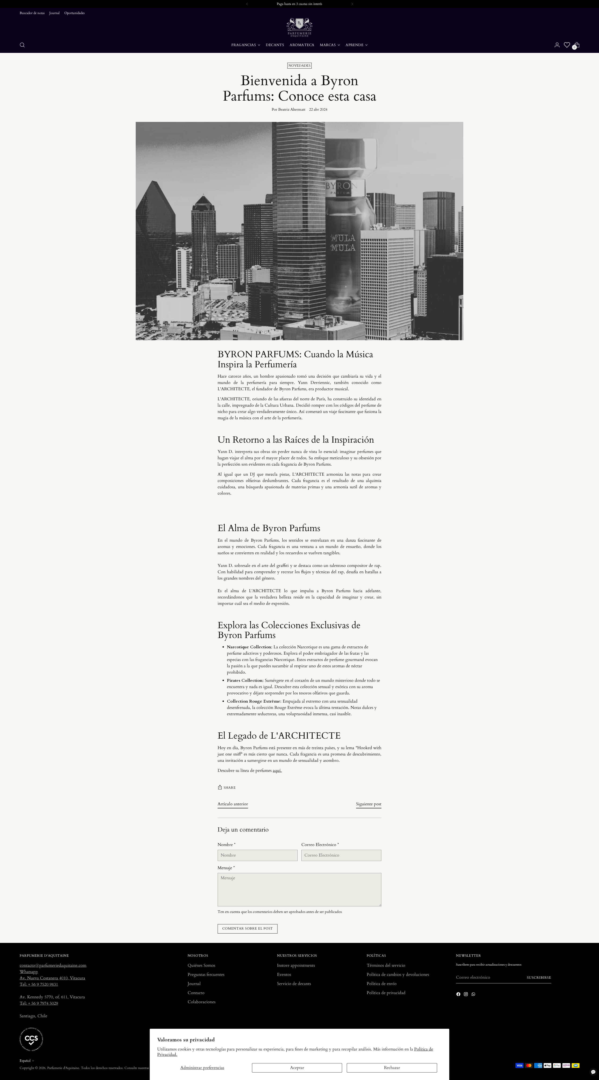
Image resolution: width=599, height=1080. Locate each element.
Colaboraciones (201, 1002)
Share (230, 787)
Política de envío (382, 984)
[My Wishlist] (567, 45)
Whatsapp (29, 972)
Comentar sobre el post (247, 928)
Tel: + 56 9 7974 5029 (39, 1003)
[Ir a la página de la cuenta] (557, 45)
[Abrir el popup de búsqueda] (22, 45)
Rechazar (392, 1068)
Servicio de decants (294, 984)
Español (25, 1060)
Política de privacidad (386, 993)
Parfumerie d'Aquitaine (63, 1068)
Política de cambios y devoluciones (398, 975)
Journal (194, 984)
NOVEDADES (299, 65)
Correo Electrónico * (320, 845)
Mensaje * (226, 868)
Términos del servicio (386, 965)
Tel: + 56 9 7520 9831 (39, 984)
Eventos (284, 975)
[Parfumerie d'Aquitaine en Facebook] (459, 995)
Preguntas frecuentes (206, 975)
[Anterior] (247, 4)
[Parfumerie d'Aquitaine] (299, 27)
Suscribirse (539, 977)
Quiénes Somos (201, 965)
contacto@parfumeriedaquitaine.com (53, 965)
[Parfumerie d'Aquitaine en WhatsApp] (474, 995)
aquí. (277, 771)
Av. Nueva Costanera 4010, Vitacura (52, 978)
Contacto (196, 993)
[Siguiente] (352, 4)
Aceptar (297, 1068)
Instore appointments (296, 965)
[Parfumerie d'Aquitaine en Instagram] (466, 995)
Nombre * (227, 845)
